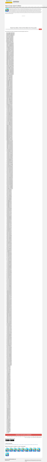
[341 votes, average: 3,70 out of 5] (11, 436)
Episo (27, 444)
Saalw (22, 444)
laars (25, 444)
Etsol (9, 444)
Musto (31, 444)
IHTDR (35, 444)
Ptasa (15, 444)
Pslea (37, 444)
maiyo (17, 444)
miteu (20, 444)
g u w (24, 444)
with (5, 444)
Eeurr (10, 444)
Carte (14, 444)
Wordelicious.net (7, 460)
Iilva (30, 444)
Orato (33, 444)
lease (28, 444)
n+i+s (19, 444)
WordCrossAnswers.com (12, 459)
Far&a (12, 444)
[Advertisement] (23, 21)
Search (40, 29)
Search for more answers (23, 435)
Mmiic (7, 444)
